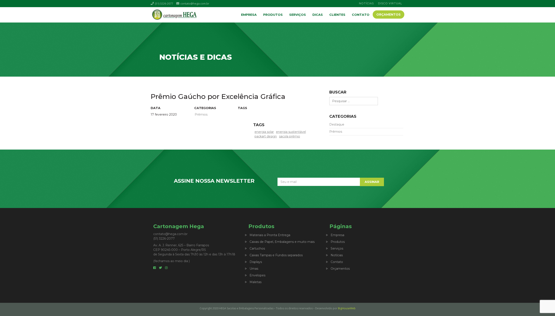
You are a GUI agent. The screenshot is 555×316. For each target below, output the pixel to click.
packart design (266, 136)
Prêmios (335, 132)
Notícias (337, 255)
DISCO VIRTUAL (390, 3)
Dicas (317, 15)
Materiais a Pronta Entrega (270, 235)
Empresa (249, 15)
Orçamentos (388, 14)
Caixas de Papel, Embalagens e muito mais (282, 242)
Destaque (336, 124)
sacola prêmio (289, 136)
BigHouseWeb (347, 308)
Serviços (297, 15)
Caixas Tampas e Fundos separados (276, 255)
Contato (360, 15)
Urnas (254, 269)
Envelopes (257, 275)
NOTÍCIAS (366, 3)
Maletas (255, 282)
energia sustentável (291, 132)
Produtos (273, 15)
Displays (256, 262)
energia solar (264, 132)
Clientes (337, 15)
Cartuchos (257, 248)
